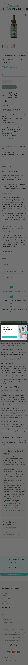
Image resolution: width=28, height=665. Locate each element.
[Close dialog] (25, 326)
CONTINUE (9, 337)
